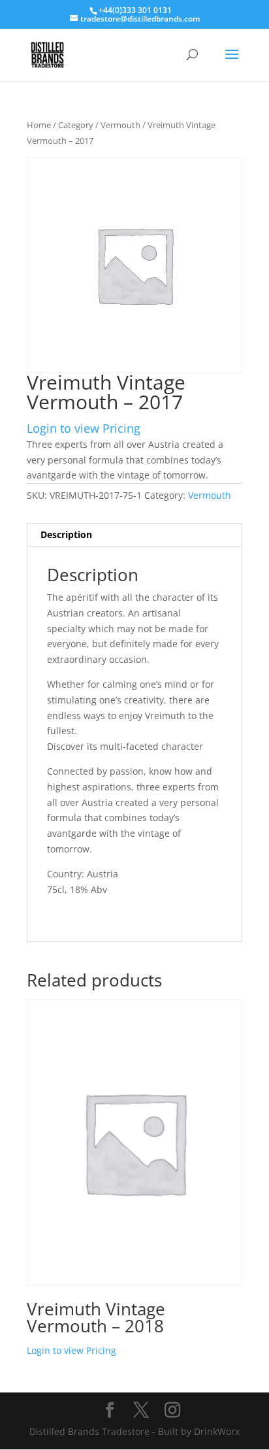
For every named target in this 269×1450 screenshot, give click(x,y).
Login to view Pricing (83, 428)
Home (39, 125)
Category (75, 125)
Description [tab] (66, 534)
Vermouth (120, 125)
